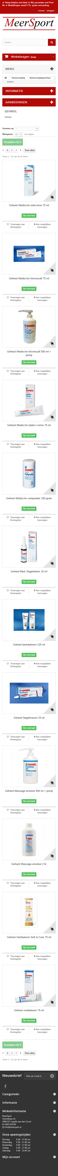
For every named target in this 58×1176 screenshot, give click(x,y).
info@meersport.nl (13, 1127)
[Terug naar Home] (6, 78)
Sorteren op (8, 128)
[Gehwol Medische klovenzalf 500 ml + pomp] (29, 327)
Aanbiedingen (16, 102)
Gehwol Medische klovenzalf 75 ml (29, 278)
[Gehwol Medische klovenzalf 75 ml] (29, 254)
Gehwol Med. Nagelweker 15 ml (29, 571)
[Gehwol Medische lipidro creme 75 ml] (29, 400)
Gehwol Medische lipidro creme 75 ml (29, 425)
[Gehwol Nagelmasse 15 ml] (29, 693)
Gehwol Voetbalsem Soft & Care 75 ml (29, 937)
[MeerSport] (29, 23)
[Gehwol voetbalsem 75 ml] (29, 985)
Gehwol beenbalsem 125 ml (29, 644)
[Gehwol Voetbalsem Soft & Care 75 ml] (29, 912)
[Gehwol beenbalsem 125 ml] (29, 620)
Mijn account (11, 1157)
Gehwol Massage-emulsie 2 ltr (29, 864)
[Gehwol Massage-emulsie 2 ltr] (29, 839)
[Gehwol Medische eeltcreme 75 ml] (29, 180)
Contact (41, 11)
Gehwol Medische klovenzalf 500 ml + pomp (29, 353)
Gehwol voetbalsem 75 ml (29, 1010)
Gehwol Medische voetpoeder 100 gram (29, 498)
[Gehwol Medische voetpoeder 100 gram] (29, 473)
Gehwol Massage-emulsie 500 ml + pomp (29, 790)
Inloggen (50, 11)
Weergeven (7, 134)
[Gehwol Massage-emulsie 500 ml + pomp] (29, 766)
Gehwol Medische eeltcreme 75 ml (29, 205)
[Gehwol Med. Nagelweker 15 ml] (29, 547)
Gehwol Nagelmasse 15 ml (29, 717)
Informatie (14, 91)
